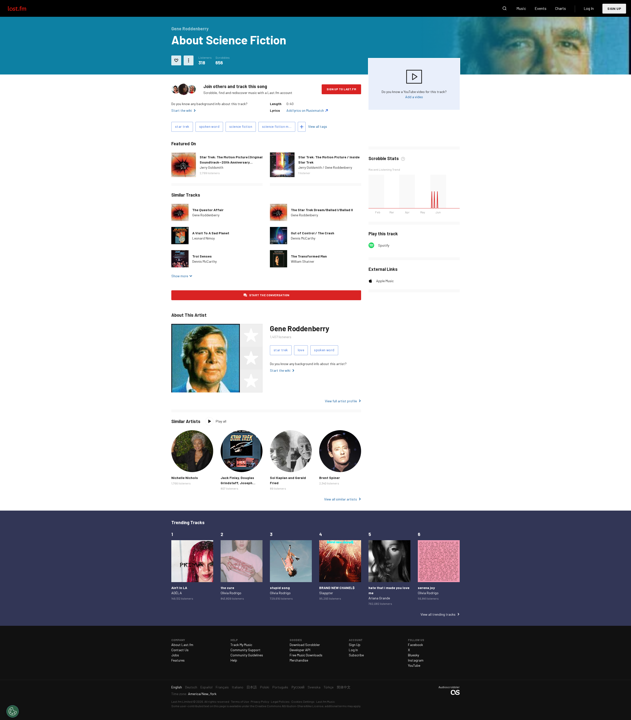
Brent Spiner (329, 478)
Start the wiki (181, 110)
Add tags (302, 127)
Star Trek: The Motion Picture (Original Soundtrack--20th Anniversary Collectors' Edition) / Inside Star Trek (231, 162)
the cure (227, 588)
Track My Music (241, 645)
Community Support (245, 650)
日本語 (251, 687)
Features (178, 660)
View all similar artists (340, 499)
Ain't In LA (179, 588)
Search (504, 8)
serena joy (426, 588)
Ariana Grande (379, 598)
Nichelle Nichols (184, 478)
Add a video (414, 97)
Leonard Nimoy (203, 238)
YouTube (414, 665)
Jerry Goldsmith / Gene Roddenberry (325, 167)
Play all (221, 421)
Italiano (237, 687)
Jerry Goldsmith (211, 167)
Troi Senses (202, 256)
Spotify (383, 245)
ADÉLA (176, 593)
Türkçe (328, 687)
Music (521, 8)
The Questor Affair (208, 210)
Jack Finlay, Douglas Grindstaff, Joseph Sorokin (237, 483)
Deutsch (191, 687)
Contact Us (180, 650)
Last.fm (22, 8)
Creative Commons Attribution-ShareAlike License (289, 706)
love (301, 350)
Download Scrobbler (305, 645)
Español (206, 687)
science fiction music (278, 126)
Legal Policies (280, 701)
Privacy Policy (260, 701)
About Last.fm (182, 645)
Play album (184, 165)
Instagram (415, 660)
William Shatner (302, 261)
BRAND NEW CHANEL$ (337, 588)
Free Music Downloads (306, 655)
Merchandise (299, 660)
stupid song (280, 588)
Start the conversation (269, 295)
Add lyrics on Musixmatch (305, 110)
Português (280, 687)
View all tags (317, 126)
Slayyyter (326, 593)
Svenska (314, 687)
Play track (180, 236)
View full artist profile (341, 401)
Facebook (415, 645)
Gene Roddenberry (205, 215)
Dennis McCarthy (303, 238)
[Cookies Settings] (12, 711)
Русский (297, 687)
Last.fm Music (325, 701)
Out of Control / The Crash (312, 233)
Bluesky (413, 655)
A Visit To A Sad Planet (210, 233)
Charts (560, 8)
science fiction (240, 126)
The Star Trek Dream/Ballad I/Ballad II (322, 210)
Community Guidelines (246, 655)
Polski (264, 687)
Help (233, 660)
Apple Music (385, 281)
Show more (179, 276)
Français (222, 687)
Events (540, 8)
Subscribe (356, 655)
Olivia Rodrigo (231, 593)
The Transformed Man (309, 256)
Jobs (175, 655)
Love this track (176, 60)
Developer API (300, 650)
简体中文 (344, 687)
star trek (182, 126)
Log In (589, 8)
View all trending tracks (438, 614)
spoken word (209, 126)
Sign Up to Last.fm (341, 89)
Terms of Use (240, 701)
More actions (188, 60)
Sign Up (614, 8)
